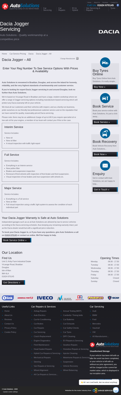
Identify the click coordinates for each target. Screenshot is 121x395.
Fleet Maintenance (41, 345)
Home (89, 2)
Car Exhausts (68, 324)
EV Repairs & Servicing (73, 341)
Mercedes (96, 324)
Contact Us (114, 2)
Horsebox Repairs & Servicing (76, 349)
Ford (94, 319)
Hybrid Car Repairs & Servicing (47, 353)
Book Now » (100, 154)
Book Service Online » (14, 240)
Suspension (68, 362)
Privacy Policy (10, 328)
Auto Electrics (39, 315)
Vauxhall (96, 328)
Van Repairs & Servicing (44, 366)
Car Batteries (68, 319)
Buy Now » (99, 87)
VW (93, 332)
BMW (94, 315)
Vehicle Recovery (70, 366)
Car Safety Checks (71, 328)
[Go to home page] (20, 6)
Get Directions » (11, 282)
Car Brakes (38, 324)
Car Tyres (67, 332)
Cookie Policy (10, 332)
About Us (97, 2)
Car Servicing (47, 9)
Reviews (105, 2)
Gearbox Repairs (70, 345)
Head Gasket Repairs (43, 349)
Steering (37, 362)
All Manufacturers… (100, 336)
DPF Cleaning (69, 336)
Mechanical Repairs (42, 358)
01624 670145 (100, 5)
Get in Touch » (101, 189)
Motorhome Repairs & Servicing (76, 358)
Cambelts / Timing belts (73, 315)
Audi (94, 311)
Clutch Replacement (42, 336)
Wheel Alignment (41, 370)
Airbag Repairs (40, 311)
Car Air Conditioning (42, 319)
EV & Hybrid (75, 9)
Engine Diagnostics (42, 341)
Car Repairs (61, 9)
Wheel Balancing (70, 370)
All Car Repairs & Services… (46, 374)
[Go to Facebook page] (118, 5)
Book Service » (102, 122)
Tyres (112, 8)
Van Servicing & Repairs (93, 9)
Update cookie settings (10, 392)
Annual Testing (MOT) (72, 311)
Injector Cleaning (70, 353)
